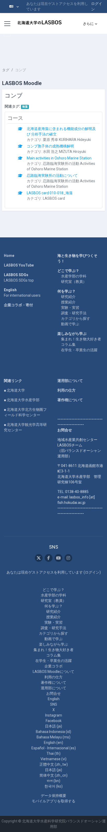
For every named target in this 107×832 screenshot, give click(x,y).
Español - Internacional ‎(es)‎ (53, 748)
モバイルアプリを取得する (53, 801)
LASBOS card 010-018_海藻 (50, 193)
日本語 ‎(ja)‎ (53, 726)
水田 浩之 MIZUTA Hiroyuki (64, 152)
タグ (5, 70)
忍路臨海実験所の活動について (52, 175)
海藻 (25, 106)
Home (9, 256)
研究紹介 (68, 297)
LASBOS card (54, 198)
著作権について (70, 400)
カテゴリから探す (75, 318)
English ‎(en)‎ (53, 742)
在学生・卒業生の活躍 (79, 350)
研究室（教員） (73, 282)
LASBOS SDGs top (19, 280)
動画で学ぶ (70, 324)
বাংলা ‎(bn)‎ (53, 781)
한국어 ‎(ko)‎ (53, 786)
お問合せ (53, 693)
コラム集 (68, 344)
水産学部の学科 (73, 276)
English (53, 699)
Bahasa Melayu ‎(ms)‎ (53, 737)
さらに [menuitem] (88, 24)
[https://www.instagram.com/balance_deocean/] (68, 558)
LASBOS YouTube (19, 265)
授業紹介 (68, 302)
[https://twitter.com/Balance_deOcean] (39, 558)
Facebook (54, 721)
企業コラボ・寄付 (18, 305)
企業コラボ (53, 666)
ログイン (96, 6)
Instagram (53, 715)
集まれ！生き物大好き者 (81, 339)
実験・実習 (70, 308)
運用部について (70, 381)
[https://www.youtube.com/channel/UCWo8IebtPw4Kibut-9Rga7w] (58, 558)
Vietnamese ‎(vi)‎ (53, 759)
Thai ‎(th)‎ (53, 753)
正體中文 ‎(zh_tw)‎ (53, 764)
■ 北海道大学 (14, 390)
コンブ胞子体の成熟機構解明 (50, 146)
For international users (22, 295)
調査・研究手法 (73, 313)
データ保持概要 (53, 796)
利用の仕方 (66, 390)
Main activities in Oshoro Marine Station (59, 158)
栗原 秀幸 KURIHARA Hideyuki (67, 140)
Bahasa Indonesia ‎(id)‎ (53, 732)
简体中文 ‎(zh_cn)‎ (53, 775)
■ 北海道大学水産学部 (21, 400)
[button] (14, 6)
